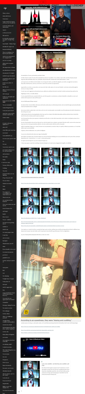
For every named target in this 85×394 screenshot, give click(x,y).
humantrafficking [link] (7, 49)
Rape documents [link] (7, 365)
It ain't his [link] (5, 235)
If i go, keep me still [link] (7, 178)
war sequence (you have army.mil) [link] (9, 340)
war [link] (4, 273)
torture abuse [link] (6, 313)
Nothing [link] (5, 168)
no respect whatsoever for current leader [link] (8, 150)
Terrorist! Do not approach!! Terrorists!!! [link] (8, 299)
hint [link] (4, 270)
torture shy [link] (5, 331)
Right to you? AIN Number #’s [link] (7, 387)
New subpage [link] (6, 311)
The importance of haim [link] (9, 67)
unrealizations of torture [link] (9, 70)
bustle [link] (4, 214)
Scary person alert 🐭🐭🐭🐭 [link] (9, 101)
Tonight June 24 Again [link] (8, 278)
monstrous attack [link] (7, 324)
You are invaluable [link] (7, 105)
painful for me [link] (6, 257)
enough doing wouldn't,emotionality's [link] (9, 321)
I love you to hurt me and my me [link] (9, 205)
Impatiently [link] (6, 383)
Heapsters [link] (5, 359)
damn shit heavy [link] (7, 16)
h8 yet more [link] (6, 217)
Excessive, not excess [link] (8, 368)
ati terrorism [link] (6, 238)
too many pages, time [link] (8, 232)
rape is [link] (4, 30)
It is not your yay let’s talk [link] (9, 138)
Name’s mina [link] (6, 117)
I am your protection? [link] (8, 110)
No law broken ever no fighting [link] (8, 174)
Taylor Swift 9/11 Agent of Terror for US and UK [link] (9, 22)
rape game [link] (5, 267)
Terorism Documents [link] (8, 390)
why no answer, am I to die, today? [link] (8, 374)
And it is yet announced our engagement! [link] (9, 57)
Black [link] (4, 189)
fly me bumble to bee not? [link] (9, 249)
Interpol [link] (5, 284)
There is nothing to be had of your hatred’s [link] (8, 53)
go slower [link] (5, 255)
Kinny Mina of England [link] (8, 334)
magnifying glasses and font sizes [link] (9, 79)
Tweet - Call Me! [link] (7, 219)
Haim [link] (4, 159)
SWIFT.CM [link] (5, 229)
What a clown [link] (6, 13)
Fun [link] (4, 290)
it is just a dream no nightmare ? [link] (8, 124)
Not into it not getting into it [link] (8, 223)
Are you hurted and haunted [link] (7, 200)
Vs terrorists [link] (6, 354)
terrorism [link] (5, 337)
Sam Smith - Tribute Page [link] (9, 43)
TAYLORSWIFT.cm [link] (7, 135)
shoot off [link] (5, 127)
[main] (51, 109)
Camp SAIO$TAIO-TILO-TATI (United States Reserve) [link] (9, 294)
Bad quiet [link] (5, 240)
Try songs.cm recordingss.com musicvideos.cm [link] (7, 193)
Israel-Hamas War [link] (7, 208)
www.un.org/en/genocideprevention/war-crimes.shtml (32, 177)
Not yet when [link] (6, 180)
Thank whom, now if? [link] (8, 243)
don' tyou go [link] (6, 94)
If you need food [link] (7, 380)
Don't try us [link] (6, 362)
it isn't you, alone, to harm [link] (8, 83)
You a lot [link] (5, 171)
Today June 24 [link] (6, 281)
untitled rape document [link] (9, 76)
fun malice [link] (5, 156)
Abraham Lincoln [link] (7, 371)
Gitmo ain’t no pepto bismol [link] (8, 64)
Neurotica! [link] (5, 19)
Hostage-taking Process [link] (9, 305)
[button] (83, 6)
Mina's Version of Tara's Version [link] (9, 90)
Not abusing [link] (6, 276)
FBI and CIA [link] (6, 35)
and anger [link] (5, 211)
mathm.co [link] (5, 226)
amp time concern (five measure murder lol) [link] (8, 114)
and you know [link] (6, 154)
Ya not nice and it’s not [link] (8, 147)
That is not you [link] (6, 197)
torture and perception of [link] (9, 261)
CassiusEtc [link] (5, 302)
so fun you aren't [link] (7, 32)
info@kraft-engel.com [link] (8, 46)
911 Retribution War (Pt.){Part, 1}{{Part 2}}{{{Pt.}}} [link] (9, 328)
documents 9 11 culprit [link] (8, 73)
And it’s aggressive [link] (7, 287)
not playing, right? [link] (7, 344)
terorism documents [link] (8, 252)
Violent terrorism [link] (7, 183)
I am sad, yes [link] (6, 378)
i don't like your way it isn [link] (9, 130)
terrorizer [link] (5, 133)
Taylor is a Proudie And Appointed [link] (8, 97)
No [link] (3, 141)
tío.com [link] (5, 357)
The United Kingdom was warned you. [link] (9, 350)
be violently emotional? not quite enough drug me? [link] (8, 40)
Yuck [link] (4, 186)
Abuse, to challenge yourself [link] (7, 317)
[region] (42, 2)
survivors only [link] (6, 162)
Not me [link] (5, 144)
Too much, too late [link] (7, 308)
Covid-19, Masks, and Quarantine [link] (8, 26)
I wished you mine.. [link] (7, 347)
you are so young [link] (7, 60)
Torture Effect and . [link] (8, 165)
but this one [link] (6, 87)
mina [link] (4, 246)
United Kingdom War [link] (8, 107)
